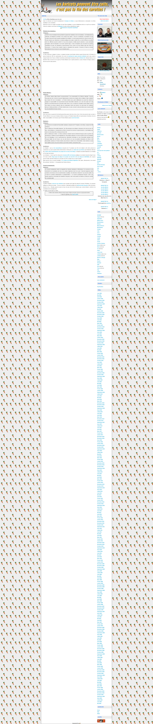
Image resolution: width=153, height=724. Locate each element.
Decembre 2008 (100, 585)
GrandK (99, 147)
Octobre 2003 (100, 694)
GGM (98, 239)
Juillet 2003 (99, 699)
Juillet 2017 (99, 425)
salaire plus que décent (78, 149)
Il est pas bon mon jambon (103, 150)
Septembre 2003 (101, 696)
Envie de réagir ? (93, 199)
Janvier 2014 (100, 482)
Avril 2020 (99, 385)
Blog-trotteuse (100, 225)
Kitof (98, 154)
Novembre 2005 (100, 650)
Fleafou (99, 234)
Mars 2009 (99, 579)
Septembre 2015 (101, 448)
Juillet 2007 (99, 615)
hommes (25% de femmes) (69, 155)
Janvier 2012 (100, 519)
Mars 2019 (99, 401)
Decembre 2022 (100, 339)
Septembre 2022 (101, 344)
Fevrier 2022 (100, 353)
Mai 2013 (99, 494)
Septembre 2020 (101, 376)
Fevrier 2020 (100, 388)
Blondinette (100, 227)
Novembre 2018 (100, 404)
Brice (98, 139)
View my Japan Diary (104, 70)
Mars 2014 (99, 478)
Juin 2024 (99, 319)
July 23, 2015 (75, 194)
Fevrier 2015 (100, 459)
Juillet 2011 (99, 530)
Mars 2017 (99, 431)
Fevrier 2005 (100, 666)
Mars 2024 (99, 323)
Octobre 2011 (100, 524)
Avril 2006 (99, 641)
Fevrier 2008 (100, 602)
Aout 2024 (99, 318)
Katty (98, 250)
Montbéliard (103, 84)
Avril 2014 (99, 477)
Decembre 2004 (100, 669)
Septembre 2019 (101, 392)
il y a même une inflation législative (70, 160)
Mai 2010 (99, 555)
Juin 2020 (99, 381)
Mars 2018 (99, 417)
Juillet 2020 (99, 379)
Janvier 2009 (100, 583)
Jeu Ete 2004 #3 (104, 190)
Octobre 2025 (100, 302)
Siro (98, 168)
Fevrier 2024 (100, 325)
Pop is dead (100, 166)
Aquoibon (99, 218)
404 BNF (99, 215)
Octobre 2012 (100, 503)
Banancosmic (100, 134)
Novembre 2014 (100, 464)
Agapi (98, 129)
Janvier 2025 (100, 311)
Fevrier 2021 (100, 369)
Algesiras (99, 131)
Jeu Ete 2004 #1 (104, 194)
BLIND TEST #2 (104, 201)
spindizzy (108, 203)
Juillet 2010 (99, 551)
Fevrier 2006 (100, 645)
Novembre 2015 (100, 445)
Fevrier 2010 (100, 560)
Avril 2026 (99, 296)
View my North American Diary (104, 53)
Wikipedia (60, 26)
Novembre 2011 (100, 523)
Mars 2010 (99, 558)
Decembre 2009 (100, 563)
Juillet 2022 (99, 346)
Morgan (99, 161)
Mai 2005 (99, 661)
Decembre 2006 (100, 627)
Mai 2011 (99, 533)
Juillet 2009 (99, 572)
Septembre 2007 (101, 611)
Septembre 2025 (101, 303)
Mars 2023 (99, 335)
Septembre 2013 (101, 487)
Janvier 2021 (100, 371)
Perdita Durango (101, 164)
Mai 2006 (99, 639)
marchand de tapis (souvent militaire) (77, 56)
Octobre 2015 (100, 447)
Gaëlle (98, 238)
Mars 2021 (99, 367)
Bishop (99, 223)
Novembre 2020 (100, 372)
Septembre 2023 (101, 330)
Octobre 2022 (100, 342)
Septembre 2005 (101, 654)
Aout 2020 (99, 378)
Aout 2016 (99, 440)
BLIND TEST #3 (104, 185)
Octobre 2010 (100, 546)
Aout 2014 (99, 470)
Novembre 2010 (100, 544)
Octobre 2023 (100, 328)
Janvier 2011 (100, 540)
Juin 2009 (99, 574)
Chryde (99, 229)
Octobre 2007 (100, 609)
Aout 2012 (99, 507)
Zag (98, 269)
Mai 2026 (99, 295)
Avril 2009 (99, 577)
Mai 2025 (99, 309)
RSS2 (98, 713)
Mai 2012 (99, 512)
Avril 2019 (99, 399)
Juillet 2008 (99, 593)
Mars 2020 (99, 387)
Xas (98, 170)
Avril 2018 (99, 415)
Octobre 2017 (100, 420)
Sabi (98, 264)
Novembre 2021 (100, 358)
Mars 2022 (99, 351)
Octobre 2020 (100, 374)
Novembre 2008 (100, 586)
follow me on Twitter (107, 105)
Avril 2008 (99, 599)
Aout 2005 (99, 655)
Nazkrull (99, 262)
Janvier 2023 (100, 337)
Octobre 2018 (100, 406)
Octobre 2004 (100, 673)
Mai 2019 (99, 397)
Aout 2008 (99, 592)
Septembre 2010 (101, 547)
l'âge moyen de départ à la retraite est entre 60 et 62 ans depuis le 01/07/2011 (70, 156)
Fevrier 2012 (100, 517)
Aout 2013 (99, 489)
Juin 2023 (99, 334)
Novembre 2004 (100, 671)
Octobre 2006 (100, 631)
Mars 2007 (99, 622)
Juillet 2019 (99, 394)
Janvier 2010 (100, 562)
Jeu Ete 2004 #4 (104, 189)
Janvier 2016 (100, 443)
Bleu (98, 138)
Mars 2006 (99, 643)
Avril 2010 (99, 556)
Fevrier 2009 (100, 581)
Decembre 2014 (100, 463)
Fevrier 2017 (100, 433)
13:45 (44, 19)
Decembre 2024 (100, 312)
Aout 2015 (99, 450)
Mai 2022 (99, 349)
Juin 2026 (99, 293)
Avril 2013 (99, 496)
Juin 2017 (99, 427)
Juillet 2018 (99, 411)
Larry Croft (99, 252)
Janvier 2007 (100, 625)
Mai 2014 (99, 475)
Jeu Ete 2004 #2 (104, 192)
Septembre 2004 (101, 675)
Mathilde (99, 157)
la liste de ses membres (57, 183)
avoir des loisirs (75, 117)
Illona (98, 148)
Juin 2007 (99, 616)
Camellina (99, 143)
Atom (98, 710)
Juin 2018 (99, 413)
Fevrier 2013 (100, 498)
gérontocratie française (82, 185)
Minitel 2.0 (82, 57)
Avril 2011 (99, 535)
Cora (98, 232)
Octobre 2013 (100, 486)
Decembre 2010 (100, 542)
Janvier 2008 (100, 604)
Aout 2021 (99, 362)
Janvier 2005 (100, 668)
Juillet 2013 (99, 491)
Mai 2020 (99, 383)
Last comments (100, 280)
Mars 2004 (99, 685)
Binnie (98, 136)
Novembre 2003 (100, 692)
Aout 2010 (99, 549)
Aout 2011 (99, 528)
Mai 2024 (99, 321)
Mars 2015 (99, 457)
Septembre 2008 (101, 590)
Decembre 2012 (100, 501)
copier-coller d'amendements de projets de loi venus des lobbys (60, 151)
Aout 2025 (99, 305)
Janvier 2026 (100, 298)
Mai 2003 (99, 703)
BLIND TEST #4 (104, 178)
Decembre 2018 (100, 402)
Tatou (98, 268)
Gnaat (98, 241)
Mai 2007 (99, 618)
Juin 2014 (99, 473)
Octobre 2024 (100, 316)
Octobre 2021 (100, 360)
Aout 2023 (99, 332)
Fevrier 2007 (100, 623)
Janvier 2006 (100, 646)
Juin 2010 (99, 553)
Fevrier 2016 (100, 441)
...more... (99, 171)
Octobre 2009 (100, 567)
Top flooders (100, 286)
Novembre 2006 (100, 629)
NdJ (98, 162)
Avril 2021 (99, 365)
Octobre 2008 (100, 588)
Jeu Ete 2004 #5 (104, 187)
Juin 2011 (99, 532)
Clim (98, 231)
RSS (98, 711)
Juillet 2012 (99, 509)
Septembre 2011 (101, 526)
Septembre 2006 (101, 632)
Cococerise (99, 145)
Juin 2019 (99, 395)
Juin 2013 (99, 493)
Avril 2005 (99, 662)
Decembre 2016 (100, 436)
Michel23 (99, 159)
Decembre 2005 (100, 648)
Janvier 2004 (100, 689)
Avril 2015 (99, 456)
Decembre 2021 (100, 356)
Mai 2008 (99, 597)
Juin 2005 (99, 659)
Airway (98, 127)
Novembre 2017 (100, 418)
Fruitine (99, 236)
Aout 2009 (99, 570)
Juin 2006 (99, 638)
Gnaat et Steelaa (101, 243)
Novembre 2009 (100, 565)
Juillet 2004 (99, 678)
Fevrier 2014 (100, 480)
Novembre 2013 (100, 484)
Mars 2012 (99, 516)
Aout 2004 (99, 677)
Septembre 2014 (101, 468)
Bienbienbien (100, 222)
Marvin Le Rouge (101, 257)
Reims (101, 82)
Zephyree (99, 273)
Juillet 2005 (99, 657)
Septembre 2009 (101, 569)
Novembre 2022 (100, 341)
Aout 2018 (99, 410)
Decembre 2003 (100, 691)
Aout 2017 (99, 424)
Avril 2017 (99, 429)
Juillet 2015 (99, 452)
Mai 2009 (99, 576)
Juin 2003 (99, 701)
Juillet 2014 (99, 471)
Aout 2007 (99, 613)
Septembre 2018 (101, 408)
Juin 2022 (99, 348)
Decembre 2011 (100, 521)
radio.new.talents (104, 20)
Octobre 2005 (100, 652)
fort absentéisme (58, 148)
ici (104, 180)
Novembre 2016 (100, 438)
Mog (98, 259)
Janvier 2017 (100, 434)
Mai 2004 (99, 682)
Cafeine (99, 141)
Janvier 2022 (100, 355)
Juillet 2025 (99, 307)
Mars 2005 (99, 664)
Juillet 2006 (99, 636)
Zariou (98, 271)
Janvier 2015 (100, 461)
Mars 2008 (99, 600)
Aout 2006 (99, 634)
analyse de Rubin (69, 20)
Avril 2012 (99, 514)
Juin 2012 (99, 510)
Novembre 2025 (100, 300)
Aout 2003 (99, 698)
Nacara (98, 261)
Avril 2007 (99, 620)
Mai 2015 (99, 454)
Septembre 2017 (101, 422)
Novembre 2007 (100, 608)
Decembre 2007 (100, 606)
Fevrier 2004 (100, 687)
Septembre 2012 (101, 505)
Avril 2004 (99, 684)
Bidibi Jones (100, 220)
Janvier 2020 (100, 390)
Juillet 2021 (99, 364)
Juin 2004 (99, 680)
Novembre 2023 (100, 326)
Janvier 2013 (100, 500)
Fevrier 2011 (100, 539)
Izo (98, 152)
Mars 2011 (99, 537)
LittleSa (99, 155)
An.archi (99, 132)
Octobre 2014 (100, 466)
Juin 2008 (99, 595)
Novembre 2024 (100, 314)
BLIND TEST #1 (104, 206)
